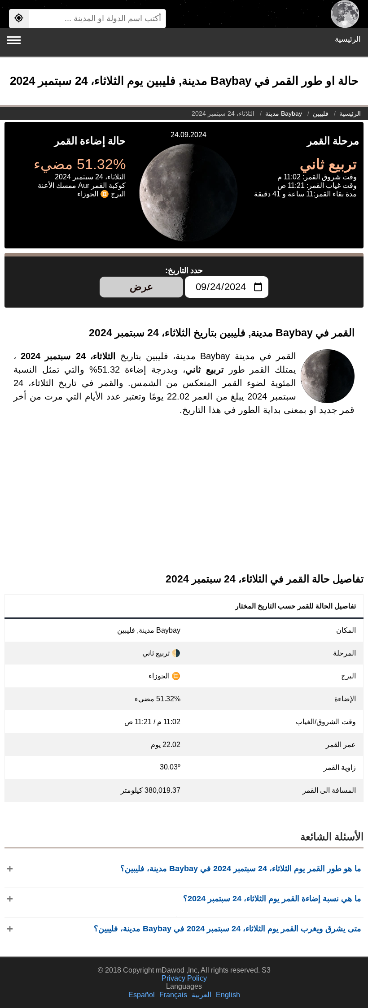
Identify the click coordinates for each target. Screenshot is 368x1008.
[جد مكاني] (19, 18)
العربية (201, 995)
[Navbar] (14, 40)
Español (141, 995)
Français (173, 995)
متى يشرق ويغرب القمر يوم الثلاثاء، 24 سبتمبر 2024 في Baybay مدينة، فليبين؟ (227, 928)
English (228, 995)
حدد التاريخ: (184, 270)
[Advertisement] (184, 502)
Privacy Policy (184, 978)
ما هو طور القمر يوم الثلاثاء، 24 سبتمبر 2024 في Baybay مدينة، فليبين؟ (240, 868)
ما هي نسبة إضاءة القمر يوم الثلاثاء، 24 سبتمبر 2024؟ (272, 898)
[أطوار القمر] (345, 14)
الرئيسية (348, 39)
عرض (141, 286)
